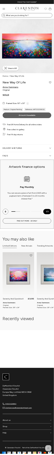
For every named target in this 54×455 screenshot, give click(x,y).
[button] (50, 82)
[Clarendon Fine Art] (27, 377)
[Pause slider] (5, 211)
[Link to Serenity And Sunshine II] (18, 275)
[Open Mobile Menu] (4, 9)
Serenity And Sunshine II (13, 299)
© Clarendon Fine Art (12, 448)
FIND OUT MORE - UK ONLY (27, 221)
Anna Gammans (10, 87)
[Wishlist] (45, 9)
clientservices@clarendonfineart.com (18, 408)
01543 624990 (10, 404)
